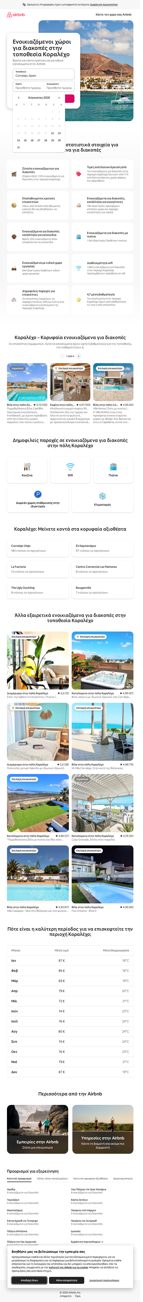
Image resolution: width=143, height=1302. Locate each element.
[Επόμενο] (78, 356)
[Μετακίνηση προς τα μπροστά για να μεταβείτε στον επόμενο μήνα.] (59, 98)
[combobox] (44, 76)
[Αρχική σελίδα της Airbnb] (16, 14)
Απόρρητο (66, 1296)
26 (32, 140)
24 (18, 140)
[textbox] (28, 88)
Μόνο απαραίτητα (66, 1280)
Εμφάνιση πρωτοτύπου (104, 4)
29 (52, 140)
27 (38, 140)
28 (45, 140)
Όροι (78, 1296)
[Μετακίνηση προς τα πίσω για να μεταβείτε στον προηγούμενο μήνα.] (19, 98)
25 (25, 140)
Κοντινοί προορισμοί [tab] (19, 1178)
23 (59, 133)
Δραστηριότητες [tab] (123, 1178)
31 (18, 147)
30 (59, 140)
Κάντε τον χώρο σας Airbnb (113, 14)
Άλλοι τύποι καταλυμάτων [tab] (52, 1178)
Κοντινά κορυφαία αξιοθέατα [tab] (90, 1178)
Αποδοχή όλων (29, 1280)
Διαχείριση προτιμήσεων (104, 1280)
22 (52, 133)
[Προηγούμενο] (62, 356)
